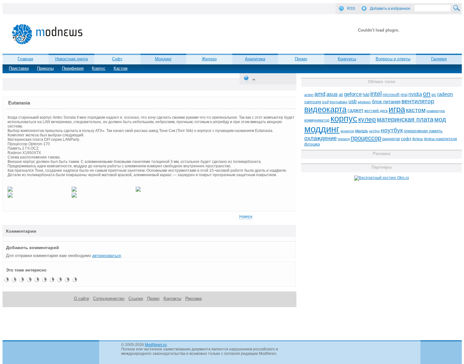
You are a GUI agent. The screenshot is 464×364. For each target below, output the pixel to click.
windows (364, 102)
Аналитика (255, 59)
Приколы (45, 68)
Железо (209, 59)
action (308, 95)
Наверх (246, 216)
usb (352, 101)
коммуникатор (317, 120)
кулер (367, 119)
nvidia (415, 94)
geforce (353, 94)
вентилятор (418, 101)
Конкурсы (347, 59)
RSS (351, 8)
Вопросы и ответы (393, 59)
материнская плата (405, 119)
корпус (343, 118)
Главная (25, 59)
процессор (366, 137)
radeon (445, 94)
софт (406, 138)
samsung (312, 102)
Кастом (121, 68)
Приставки (19, 68)
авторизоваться (106, 256)
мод (440, 119)
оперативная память (423, 131)
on (427, 94)
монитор (347, 131)
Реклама (193, 298)
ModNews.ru (156, 345)
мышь (361, 130)
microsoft (391, 94)
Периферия (73, 68)
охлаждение (320, 138)
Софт (117, 59)
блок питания (386, 101)
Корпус (98, 68)
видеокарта (325, 109)
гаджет (355, 110)
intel (376, 93)
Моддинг (163, 59)
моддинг (322, 129)
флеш (417, 139)
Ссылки (135, 298)
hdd (366, 94)
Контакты (172, 298)
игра (397, 109)
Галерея (439, 59)
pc (433, 94)
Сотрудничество (108, 298)
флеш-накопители (440, 139)
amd (319, 94)
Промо (301, 59)
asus (332, 94)
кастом (415, 110)
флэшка (312, 144)
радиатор (391, 138)
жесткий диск (376, 111)
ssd (325, 101)
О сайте (81, 298)
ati (341, 94)
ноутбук (392, 130)
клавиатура (435, 111)
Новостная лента (71, 59)
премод (344, 139)
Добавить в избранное (390, 8)
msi (404, 94)
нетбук (374, 131)
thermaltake (339, 102)
